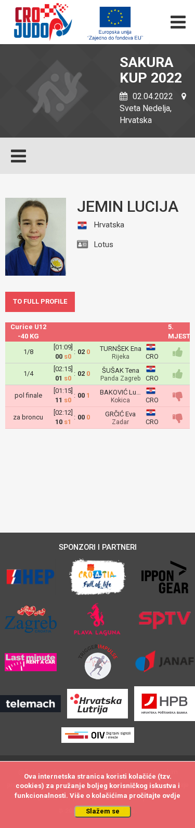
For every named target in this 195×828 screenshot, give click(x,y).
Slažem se (103, 811)
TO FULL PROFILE (40, 301)
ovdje (171, 795)
